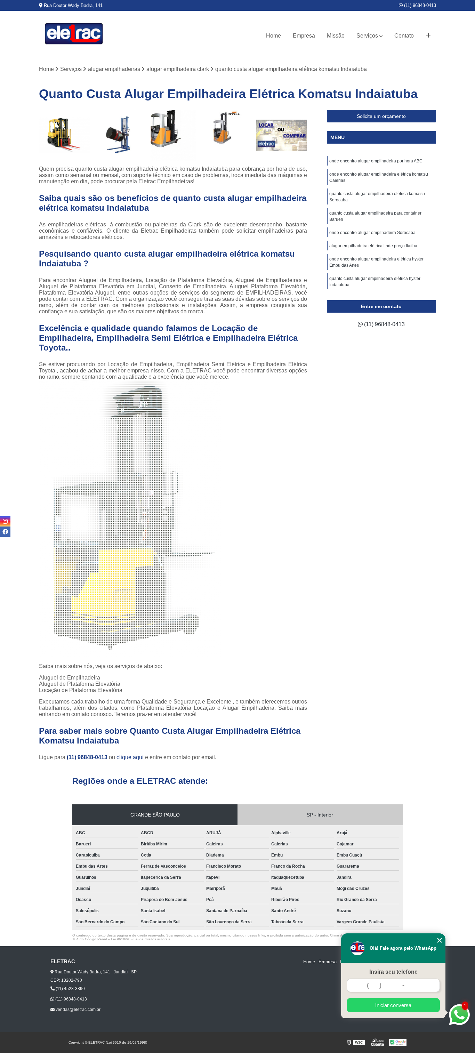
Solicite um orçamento (381, 116)
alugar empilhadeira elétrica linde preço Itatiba (373, 245)
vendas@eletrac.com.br (77, 1009)
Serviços (367, 36)
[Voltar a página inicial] (73, 36)
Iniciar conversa (393, 1005)
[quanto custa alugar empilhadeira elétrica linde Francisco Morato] (173, 135)
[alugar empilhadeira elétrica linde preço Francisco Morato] (227, 135)
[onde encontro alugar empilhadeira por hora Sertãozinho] (281, 135)
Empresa (304, 36)
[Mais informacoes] (428, 36)
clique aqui (130, 757)
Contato (404, 36)
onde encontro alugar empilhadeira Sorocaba (372, 232)
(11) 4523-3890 (70, 988)
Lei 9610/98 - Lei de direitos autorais (140, 939)
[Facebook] (5, 531)
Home (273, 36)
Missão (336, 36)
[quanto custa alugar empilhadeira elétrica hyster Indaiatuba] (64, 135)
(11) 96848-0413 (419, 5)
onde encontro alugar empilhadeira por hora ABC (375, 161)
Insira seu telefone (393, 972)
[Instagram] (5, 521)
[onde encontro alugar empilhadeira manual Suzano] (119, 135)
